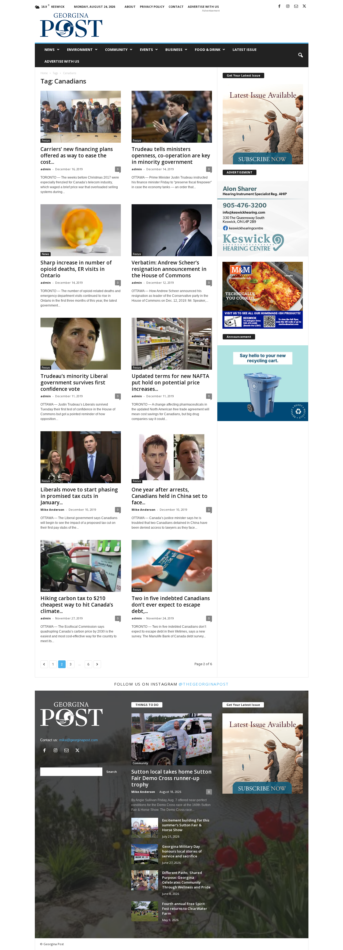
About (130, 7)
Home (44, 73)
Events (146, 49)
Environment (80, 49)
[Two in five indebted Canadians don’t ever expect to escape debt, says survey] (172, 566)
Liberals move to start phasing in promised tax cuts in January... (79, 496)
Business (173, 49)
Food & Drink (207, 49)
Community (116, 49)
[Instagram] (288, 6)
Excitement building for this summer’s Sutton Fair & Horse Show (185, 825)
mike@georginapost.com (78, 740)
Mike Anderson (52, 510)
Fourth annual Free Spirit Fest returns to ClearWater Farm (184, 908)
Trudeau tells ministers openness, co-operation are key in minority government (171, 155)
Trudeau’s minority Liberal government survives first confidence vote (74, 382)
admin (45, 169)
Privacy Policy (152, 7)
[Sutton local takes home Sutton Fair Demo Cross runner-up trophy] (171, 739)
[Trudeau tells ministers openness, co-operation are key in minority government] (172, 117)
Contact (176, 7)
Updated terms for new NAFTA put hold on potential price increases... (170, 382)
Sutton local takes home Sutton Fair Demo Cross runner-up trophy (171, 778)
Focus (46, 140)
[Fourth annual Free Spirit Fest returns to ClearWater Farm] (144, 911)
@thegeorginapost (204, 684)
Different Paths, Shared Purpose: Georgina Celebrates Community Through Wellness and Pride (186, 880)
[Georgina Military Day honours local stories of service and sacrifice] (144, 854)
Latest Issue (244, 49)
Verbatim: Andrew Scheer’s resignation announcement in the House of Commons (169, 269)
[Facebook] (279, 6)
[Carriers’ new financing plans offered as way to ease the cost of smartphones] (80, 117)
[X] (304, 6)
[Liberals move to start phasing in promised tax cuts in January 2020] (80, 457)
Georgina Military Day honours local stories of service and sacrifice (182, 851)
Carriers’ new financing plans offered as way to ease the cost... (76, 155)
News (49, 49)
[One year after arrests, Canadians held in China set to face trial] (172, 457)
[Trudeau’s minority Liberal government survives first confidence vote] (80, 344)
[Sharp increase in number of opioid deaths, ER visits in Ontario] (80, 230)
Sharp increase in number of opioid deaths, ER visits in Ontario (76, 269)
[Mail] (296, 6)
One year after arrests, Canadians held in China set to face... (169, 496)
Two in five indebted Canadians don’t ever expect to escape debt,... (171, 605)
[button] (300, 55)
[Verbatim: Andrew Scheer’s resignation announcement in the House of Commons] (172, 230)
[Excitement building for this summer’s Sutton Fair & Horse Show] (144, 828)
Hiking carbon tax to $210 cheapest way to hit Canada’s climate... (76, 605)
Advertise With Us (203, 7)
